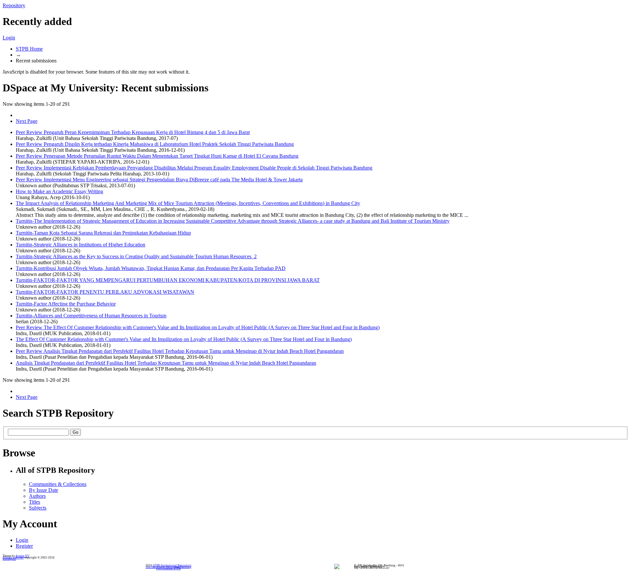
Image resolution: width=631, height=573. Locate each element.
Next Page (26, 121)
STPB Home (29, 49)
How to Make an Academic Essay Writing (59, 191)
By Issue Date (43, 490)
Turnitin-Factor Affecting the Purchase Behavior (66, 304)
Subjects (37, 508)
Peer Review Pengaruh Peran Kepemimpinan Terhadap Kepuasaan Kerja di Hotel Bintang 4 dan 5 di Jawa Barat (133, 132)
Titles (34, 502)
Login (9, 37)
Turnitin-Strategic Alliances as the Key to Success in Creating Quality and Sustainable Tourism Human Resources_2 (136, 256)
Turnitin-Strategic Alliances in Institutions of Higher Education (80, 244)
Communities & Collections (57, 484)
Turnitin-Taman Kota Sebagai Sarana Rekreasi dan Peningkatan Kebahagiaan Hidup (103, 233)
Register (24, 546)
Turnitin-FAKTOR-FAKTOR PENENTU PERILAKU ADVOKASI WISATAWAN (105, 292)
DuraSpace (9, 559)
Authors (37, 496)
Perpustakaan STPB (168, 568)
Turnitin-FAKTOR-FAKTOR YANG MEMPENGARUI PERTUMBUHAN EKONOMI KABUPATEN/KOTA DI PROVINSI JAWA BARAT (168, 280)
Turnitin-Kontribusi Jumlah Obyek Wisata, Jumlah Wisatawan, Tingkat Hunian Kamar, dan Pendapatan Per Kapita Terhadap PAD (151, 268)
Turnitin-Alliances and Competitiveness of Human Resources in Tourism (91, 315)
